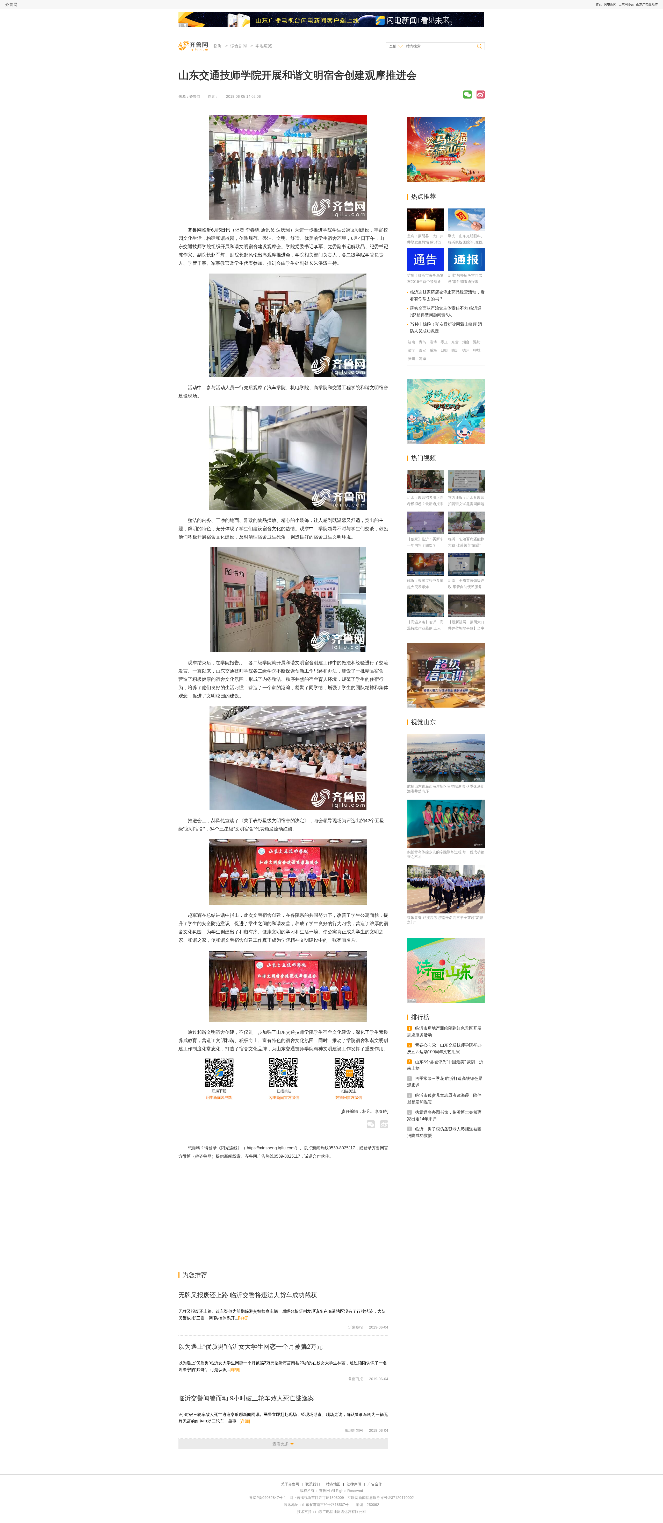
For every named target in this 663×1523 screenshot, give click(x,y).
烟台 (466, 342)
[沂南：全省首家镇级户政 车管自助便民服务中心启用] (466, 564)
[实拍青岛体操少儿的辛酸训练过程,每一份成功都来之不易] (446, 824)
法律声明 (354, 1484)
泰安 (422, 350)
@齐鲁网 (203, 1156)
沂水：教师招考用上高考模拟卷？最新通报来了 (425, 503)
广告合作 (374, 1484)
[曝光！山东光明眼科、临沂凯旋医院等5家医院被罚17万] (466, 230)
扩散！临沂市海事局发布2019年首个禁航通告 (425, 281)
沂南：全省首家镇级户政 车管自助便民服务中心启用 (466, 586)
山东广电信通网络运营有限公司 (340, 1512)
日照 (444, 350)
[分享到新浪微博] (481, 94)
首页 (599, 4)
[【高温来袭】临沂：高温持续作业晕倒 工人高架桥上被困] (425, 606)
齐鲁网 (11, 4)
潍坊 (476, 342)
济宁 (411, 350)
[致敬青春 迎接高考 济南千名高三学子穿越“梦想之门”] (446, 889)
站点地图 (333, 1484)
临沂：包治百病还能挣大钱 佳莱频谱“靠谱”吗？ (466, 545)
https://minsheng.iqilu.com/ (271, 1148)
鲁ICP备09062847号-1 (267, 1498)
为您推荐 (194, 1274)
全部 (393, 46)
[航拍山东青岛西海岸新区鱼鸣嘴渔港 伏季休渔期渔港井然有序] (446, 758)
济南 (411, 342)
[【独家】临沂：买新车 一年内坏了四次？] (425, 523)
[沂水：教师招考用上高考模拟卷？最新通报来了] (425, 481)
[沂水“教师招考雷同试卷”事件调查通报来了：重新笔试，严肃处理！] (466, 269)
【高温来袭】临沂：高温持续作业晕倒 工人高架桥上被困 (425, 628)
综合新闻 (238, 46)
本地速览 (263, 46)
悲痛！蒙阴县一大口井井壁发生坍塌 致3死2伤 (425, 242)
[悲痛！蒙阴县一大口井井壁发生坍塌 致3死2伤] (425, 230)
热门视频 (423, 458)
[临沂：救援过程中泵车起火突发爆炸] (425, 564)
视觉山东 (423, 721)
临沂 (217, 46)
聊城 (476, 350)
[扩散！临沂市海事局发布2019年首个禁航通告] (425, 269)
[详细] (243, 1318)
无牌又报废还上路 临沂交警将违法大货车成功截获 (247, 1294)
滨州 (411, 359)
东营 (455, 342)
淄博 (433, 342)
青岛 (422, 342)
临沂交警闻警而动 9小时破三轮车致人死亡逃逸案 (246, 1398)
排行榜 (420, 1017)
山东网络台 (626, 4)
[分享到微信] (467, 94)
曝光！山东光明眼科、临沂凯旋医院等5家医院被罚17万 (466, 242)
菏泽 (422, 359)
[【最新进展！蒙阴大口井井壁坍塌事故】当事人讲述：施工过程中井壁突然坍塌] (466, 606)
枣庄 (444, 342)
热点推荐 (423, 196)
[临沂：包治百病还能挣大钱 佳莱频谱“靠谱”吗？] (466, 523)
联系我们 (312, 1484)
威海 (433, 350)
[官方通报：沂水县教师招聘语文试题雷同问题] (466, 481)
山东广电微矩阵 (647, 4)
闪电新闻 (610, 4)
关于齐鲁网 (290, 1484)
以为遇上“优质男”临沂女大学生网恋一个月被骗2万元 (250, 1346)
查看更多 (280, 1444)
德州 (466, 350)
